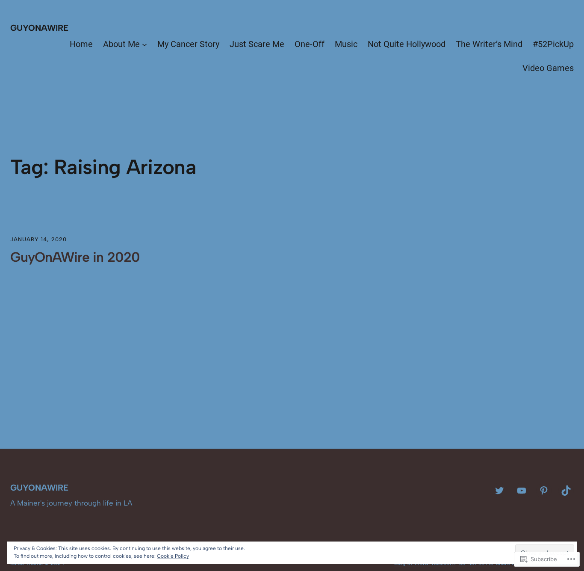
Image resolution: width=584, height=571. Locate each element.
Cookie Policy (173, 556)
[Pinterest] (544, 490)
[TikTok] (566, 490)
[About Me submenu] (144, 44)
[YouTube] (521, 490)
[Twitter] (499, 490)
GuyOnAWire (39, 28)
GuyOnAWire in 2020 (75, 257)
